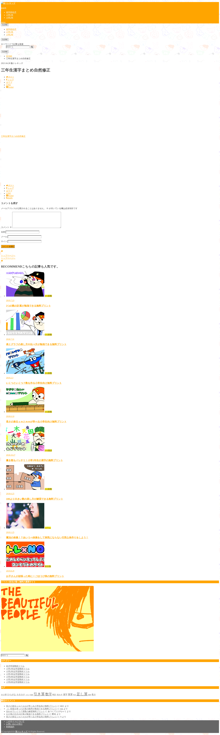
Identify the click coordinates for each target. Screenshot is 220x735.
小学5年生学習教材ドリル (18, 679)
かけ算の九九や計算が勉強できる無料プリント (27, 714)
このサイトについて (15, 721)
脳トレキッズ (21, 731)
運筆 (89, 695)
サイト (4, 241)
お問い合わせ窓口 (14, 724)
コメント (6, 227)
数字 (48, 694)
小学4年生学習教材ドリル (18, 677)
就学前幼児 (11, 12)
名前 (3, 232)
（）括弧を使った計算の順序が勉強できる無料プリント (31, 709)
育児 (74, 695)
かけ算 (4, 695)
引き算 (39, 694)
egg (61, 709)
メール (4, 237)
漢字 (65, 694)
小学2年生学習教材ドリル (18, 671)
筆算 (70, 694)
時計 (54, 695)
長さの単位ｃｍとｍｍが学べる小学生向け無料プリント (31, 706)
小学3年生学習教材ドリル (18, 674)
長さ (94, 694)
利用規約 (10, 727)
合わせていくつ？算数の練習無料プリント (25, 711)
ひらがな (11, 694)
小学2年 (9, 18)
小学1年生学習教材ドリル (18, 669)
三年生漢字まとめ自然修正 (13, 136)
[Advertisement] (77, 113)
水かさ (60, 695)
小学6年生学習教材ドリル (18, 682)
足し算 (82, 694)
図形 (31, 695)
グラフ (28, 695)
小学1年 (9, 15)
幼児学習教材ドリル (15, 666)
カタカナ (20, 694)
